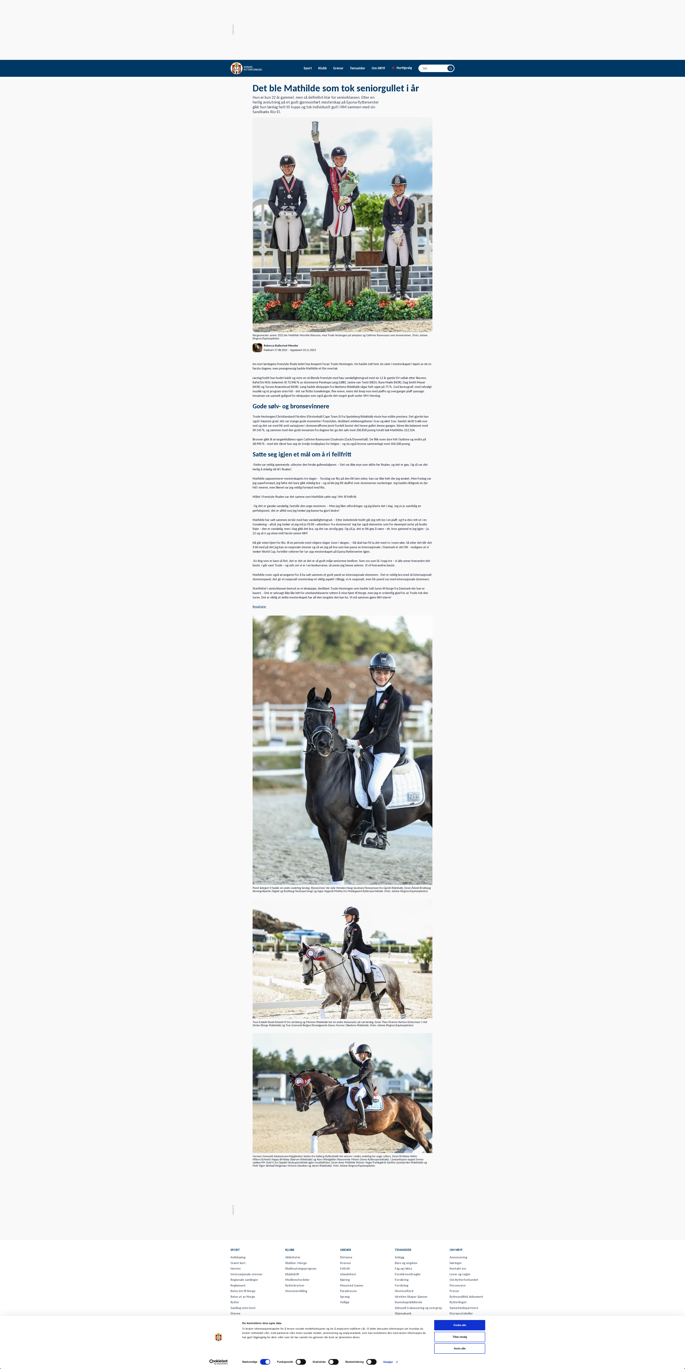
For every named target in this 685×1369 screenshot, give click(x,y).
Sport (308, 68)
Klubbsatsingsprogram (300, 1268)
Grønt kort (238, 1263)
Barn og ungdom (406, 1263)
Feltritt (345, 1268)
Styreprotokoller (461, 1313)
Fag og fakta (403, 1268)
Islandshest (348, 1274)
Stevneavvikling (296, 1291)
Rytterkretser (295, 1285)
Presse (454, 1291)
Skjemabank (403, 1313)
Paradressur (348, 1291)
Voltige (344, 1302)
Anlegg (399, 1257)
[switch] (301, 1362)
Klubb (322, 68)
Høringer (456, 1263)
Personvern (458, 1285)
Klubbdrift (292, 1274)
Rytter (234, 1302)
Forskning (401, 1285)
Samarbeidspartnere (464, 1308)
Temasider (357, 68)
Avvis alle (460, 1348)
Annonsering (458, 1257)
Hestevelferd (404, 1291)
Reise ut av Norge (242, 1297)
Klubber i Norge (296, 1263)
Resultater (259, 607)
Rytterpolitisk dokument (466, 1297)
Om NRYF (378, 68)
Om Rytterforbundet (464, 1280)
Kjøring (345, 1280)
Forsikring (402, 1280)
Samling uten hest (243, 1308)
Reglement (238, 1285)
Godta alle (459, 1325)
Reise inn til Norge (242, 1291)
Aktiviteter (293, 1257)
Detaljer (388, 1361)
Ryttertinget (458, 1302)
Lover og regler (460, 1274)
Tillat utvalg (460, 1336)
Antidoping (237, 1257)
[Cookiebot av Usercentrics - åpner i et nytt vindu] (218, 1362)
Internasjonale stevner (246, 1274)
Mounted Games (351, 1285)
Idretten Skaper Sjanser (411, 1297)
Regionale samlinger (244, 1280)
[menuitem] (255, 1249)
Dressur (345, 1263)
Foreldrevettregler (408, 1274)
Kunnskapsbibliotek (408, 1302)
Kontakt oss (458, 1268)
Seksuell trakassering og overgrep (418, 1308)
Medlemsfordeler (297, 1280)
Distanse (346, 1257)
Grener (338, 68)
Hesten (235, 1268)
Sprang (345, 1297)
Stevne (235, 1313)
